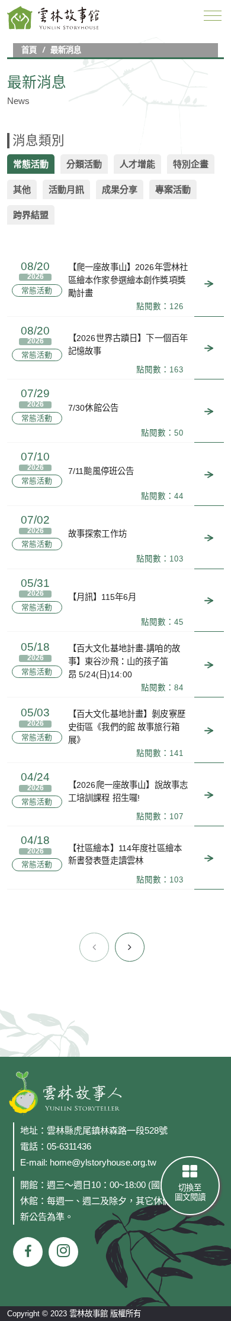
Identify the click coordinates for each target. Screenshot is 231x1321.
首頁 (29, 50)
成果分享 (119, 189)
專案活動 (173, 189)
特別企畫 (190, 164)
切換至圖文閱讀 (190, 1192)
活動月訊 (66, 189)
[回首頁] (54, 17)
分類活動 (84, 164)
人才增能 (137, 164)
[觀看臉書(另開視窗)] (28, 1252)
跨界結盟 (31, 215)
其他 (22, 189)
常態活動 (31, 164)
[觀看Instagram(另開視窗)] (63, 1252)
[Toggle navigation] (213, 16)
